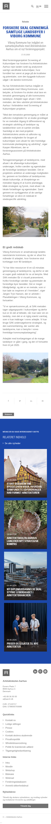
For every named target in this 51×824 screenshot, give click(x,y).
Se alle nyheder (13, 443)
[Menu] (46, 6)
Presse (8, 728)
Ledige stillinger (13, 724)
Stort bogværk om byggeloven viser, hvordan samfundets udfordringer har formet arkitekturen (24, 488)
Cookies (9, 732)
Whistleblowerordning (16, 743)
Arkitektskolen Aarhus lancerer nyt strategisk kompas (22, 541)
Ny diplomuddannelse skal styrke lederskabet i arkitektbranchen (24, 592)
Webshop (10, 770)
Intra (7, 763)
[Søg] (32, 6)
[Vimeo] (45, 671)
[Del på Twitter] (20, 400)
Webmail (9, 778)
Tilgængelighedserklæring (18, 751)
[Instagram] (40, 671)
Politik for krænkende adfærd (19, 747)
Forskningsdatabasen (15, 782)
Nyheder (25, 22)
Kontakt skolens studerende (18, 735)
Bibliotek (9, 774)
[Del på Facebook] (8, 400)
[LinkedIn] (35, 671)
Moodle (9, 766)
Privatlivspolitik (12, 739)
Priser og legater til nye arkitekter (22, 645)
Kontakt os (10, 720)
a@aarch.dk (8, 699)
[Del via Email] (42, 400)
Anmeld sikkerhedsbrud (16, 785)
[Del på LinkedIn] (31, 400)
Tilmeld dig (25, 806)
